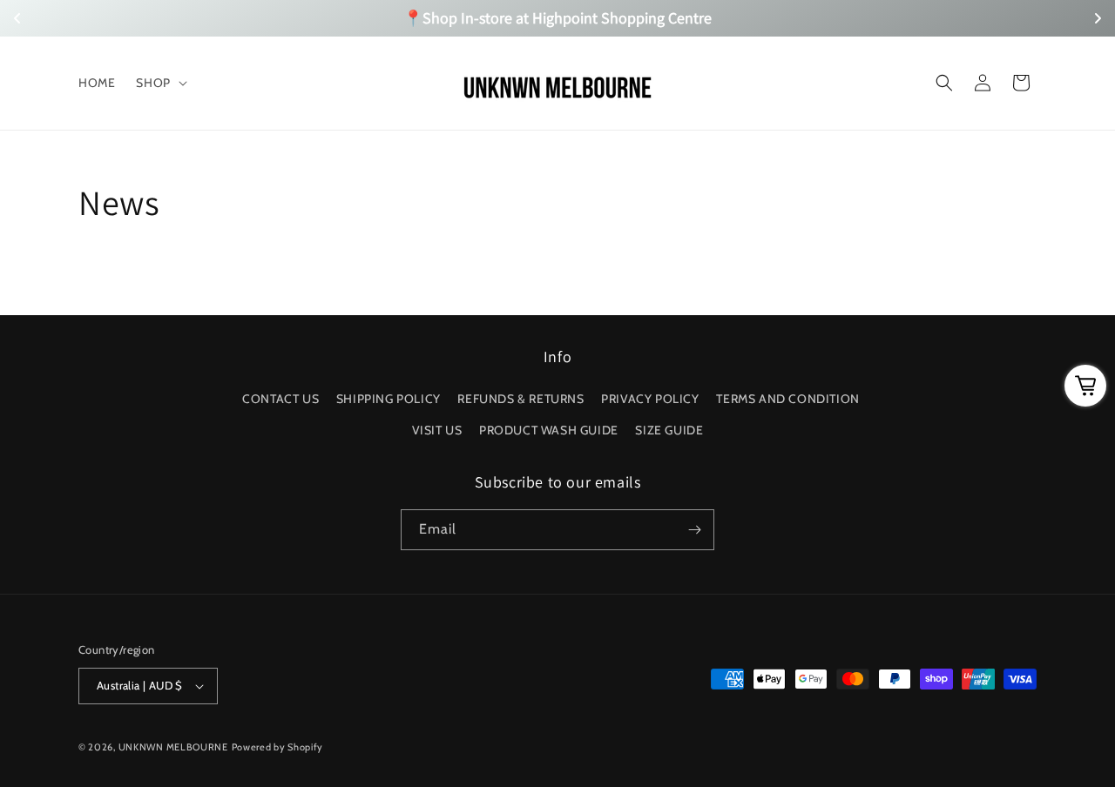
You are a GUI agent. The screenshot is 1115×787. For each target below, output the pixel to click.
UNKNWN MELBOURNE (173, 747)
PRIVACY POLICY (650, 399)
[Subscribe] (694, 529)
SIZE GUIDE (669, 430)
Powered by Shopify (278, 747)
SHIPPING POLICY (388, 399)
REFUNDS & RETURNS (520, 399)
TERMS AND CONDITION (787, 399)
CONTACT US (280, 399)
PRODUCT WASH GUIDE (548, 430)
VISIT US (437, 430)
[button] (159, 82)
